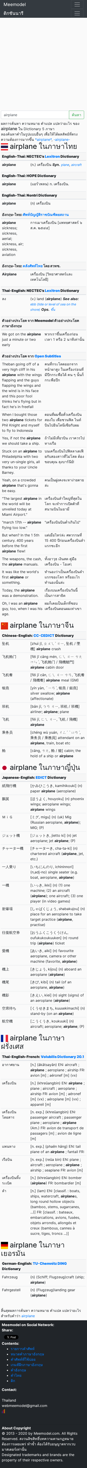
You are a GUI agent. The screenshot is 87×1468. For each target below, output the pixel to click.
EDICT (41, 777)
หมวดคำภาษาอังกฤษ (27, 1354)
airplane (28, 1316)
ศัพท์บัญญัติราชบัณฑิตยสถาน (46, 214)
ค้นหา (76, 115)
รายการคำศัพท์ (23, 1348)
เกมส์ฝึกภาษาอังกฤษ (27, 1364)
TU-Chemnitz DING (50, 1263)
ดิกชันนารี (13, 13)
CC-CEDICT (43, 635)
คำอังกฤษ (18, 1370)
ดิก (13, 1380)
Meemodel (15, 4)
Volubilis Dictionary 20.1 (62, 1056)
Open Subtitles (48, 356)
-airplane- (62, 139)
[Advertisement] (43, 63)
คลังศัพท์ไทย (33, 266)
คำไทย (16, 1375)
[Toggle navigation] (77, 4)
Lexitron (52, 156)
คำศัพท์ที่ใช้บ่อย (23, 1359)
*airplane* (43, 139)
